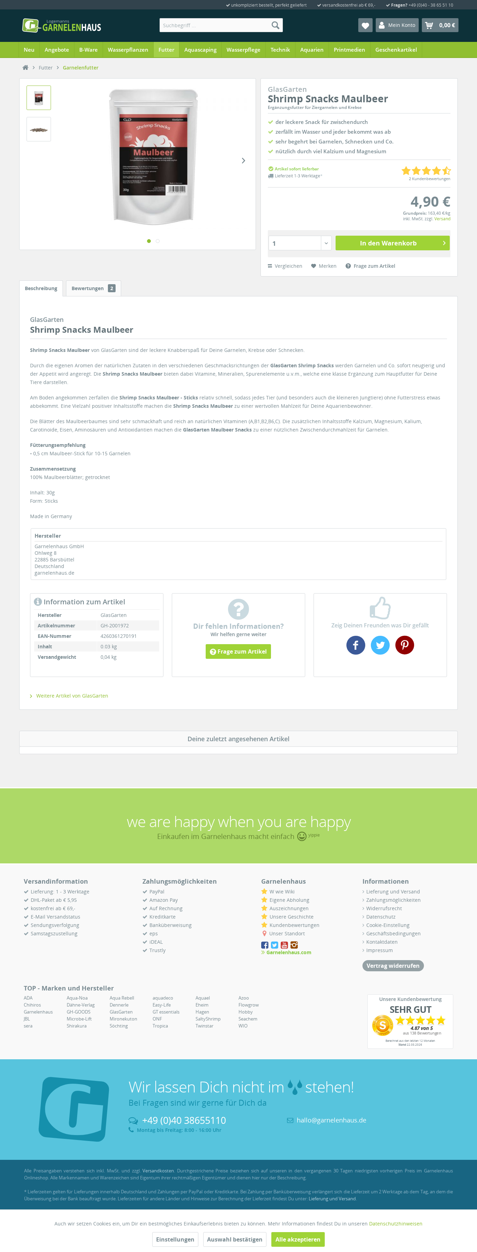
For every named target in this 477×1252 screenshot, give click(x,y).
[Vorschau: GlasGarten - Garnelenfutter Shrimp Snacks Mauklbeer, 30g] (39, 129)
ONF (157, 1019)
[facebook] (356, 652)
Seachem (248, 1019)
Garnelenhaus (38, 1012)
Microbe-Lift (79, 1019)
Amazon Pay (163, 900)
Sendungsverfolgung (55, 925)
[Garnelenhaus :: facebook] (265, 945)
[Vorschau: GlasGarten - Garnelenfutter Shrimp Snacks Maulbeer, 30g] (39, 98)
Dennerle (119, 1005)
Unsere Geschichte (292, 916)
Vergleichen (287, 266)
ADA (28, 998)
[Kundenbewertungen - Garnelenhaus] (410, 1025)
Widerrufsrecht (384, 908)
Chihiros (32, 1005)
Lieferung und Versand (393, 891)
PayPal (156, 891)
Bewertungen (92, 288)
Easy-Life (162, 1005)
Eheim (202, 1005)
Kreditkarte (162, 916)
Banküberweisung (170, 925)
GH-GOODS (78, 1012)
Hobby (246, 1012)
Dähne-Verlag (81, 1005)
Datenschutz (381, 916)
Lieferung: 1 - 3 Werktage (60, 891)
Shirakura (77, 1026)
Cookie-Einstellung (388, 925)
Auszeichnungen (289, 908)
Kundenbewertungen (295, 925)
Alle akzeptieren (298, 1239)
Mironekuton (123, 1019)
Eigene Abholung (289, 900)
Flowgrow (249, 1005)
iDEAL (156, 941)
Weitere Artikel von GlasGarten (71, 695)
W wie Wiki (282, 891)
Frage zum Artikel (241, 651)
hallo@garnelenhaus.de (331, 1120)
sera (28, 1026)
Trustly (157, 950)
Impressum (379, 950)
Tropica (160, 1026)
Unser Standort (287, 933)
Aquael (203, 998)
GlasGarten (121, 1012)
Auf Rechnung (166, 908)
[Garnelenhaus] (25, 67)
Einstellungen (175, 1239)
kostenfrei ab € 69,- (53, 908)
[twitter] (380, 652)
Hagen (202, 1012)
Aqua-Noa (77, 998)
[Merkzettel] (365, 25)
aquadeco (163, 998)
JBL (27, 1019)
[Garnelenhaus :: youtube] (285, 945)
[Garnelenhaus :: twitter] (275, 945)
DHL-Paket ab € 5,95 (54, 900)
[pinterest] (403, 652)
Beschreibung (41, 288)
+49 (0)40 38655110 (184, 1120)
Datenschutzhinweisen (396, 1223)
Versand (442, 219)
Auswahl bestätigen (235, 1239)
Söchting (119, 1026)
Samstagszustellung (54, 933)
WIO (243, 1026)
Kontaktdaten (382, 941)
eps (153, 933)
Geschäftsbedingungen (393, 933)
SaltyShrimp (208, 1019)
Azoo (244, 998)
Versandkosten (158, 1171)
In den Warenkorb (388, 243)
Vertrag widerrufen (393, 966)
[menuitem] (221, 25)
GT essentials (166, 1012)
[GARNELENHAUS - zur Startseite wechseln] (61, 25)
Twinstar (204, 1026)
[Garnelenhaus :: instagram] (294, 945)
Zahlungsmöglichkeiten (393, 900)
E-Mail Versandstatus (55, 916)
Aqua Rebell (122, 998)
